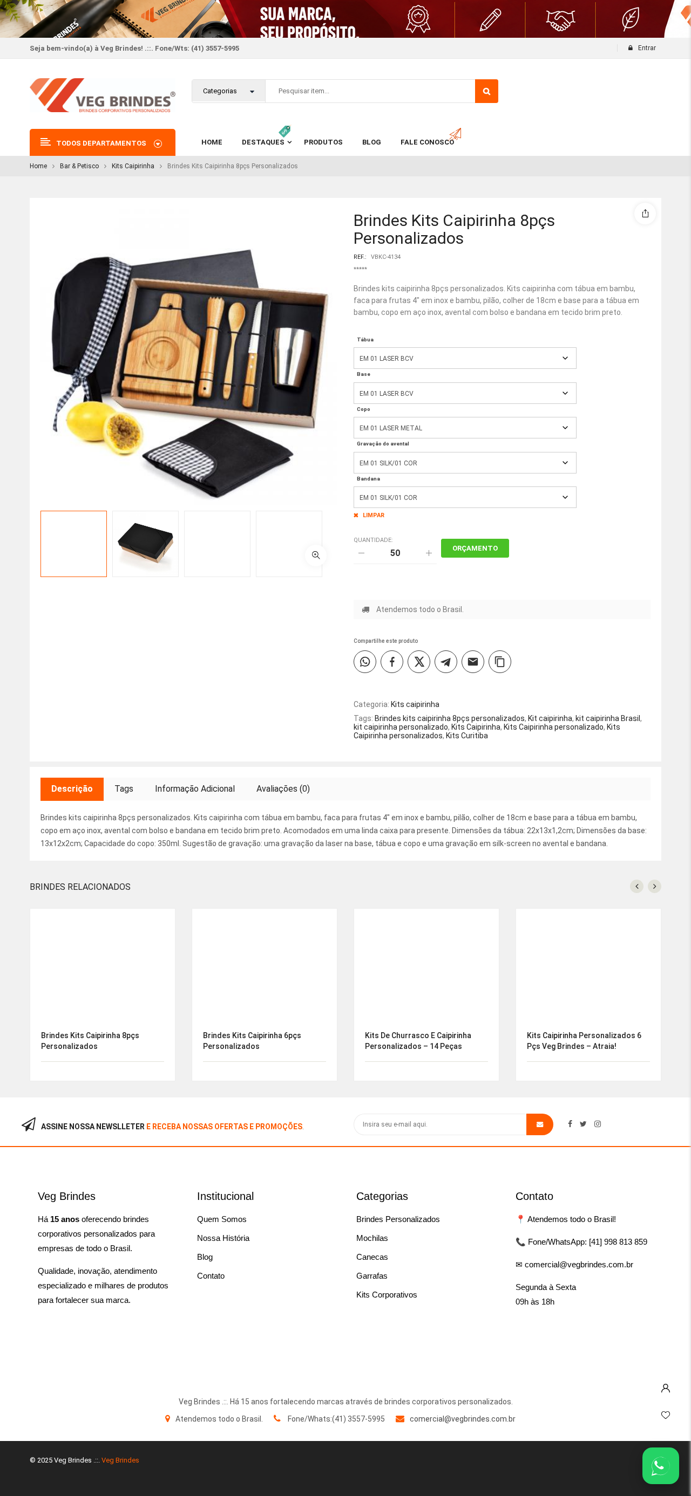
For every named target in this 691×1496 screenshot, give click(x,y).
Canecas (372, 1256)
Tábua (365, 339)
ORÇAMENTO (475, 548)
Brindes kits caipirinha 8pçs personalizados (450, 718)
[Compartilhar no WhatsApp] (365, 661)
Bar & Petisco (79, 166)
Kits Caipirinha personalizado (554, 727)
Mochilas (372, 1238)
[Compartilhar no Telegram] (446, 661)
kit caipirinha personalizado (401, 727)
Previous (348, 527)
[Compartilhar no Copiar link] (500, 661)
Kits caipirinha (133, 166)
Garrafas (372, 1275)
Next (348, 561)
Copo (363, 409)
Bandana (368, 479)
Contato (211, 1275)
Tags (123, 789)
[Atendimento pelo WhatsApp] (660, 1465)
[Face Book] (570, 1124)
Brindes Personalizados (398, 1219)
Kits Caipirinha (475, 727)
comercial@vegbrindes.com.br (463, 1419)
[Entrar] (665, 1385)
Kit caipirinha (550, 718)
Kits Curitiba (467, 735)
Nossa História (223, 1238)
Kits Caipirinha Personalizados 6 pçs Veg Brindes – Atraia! (584, 1041)
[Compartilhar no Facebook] (392, 661)
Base (363, 374)
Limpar (373, 515)
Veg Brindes (120, 1460)
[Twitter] (583, 1124)
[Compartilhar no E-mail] (473, 661)
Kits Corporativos (386, 1294)
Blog (205, 1256)
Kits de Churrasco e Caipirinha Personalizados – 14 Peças (418, 1041)
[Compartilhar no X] (419, 661)
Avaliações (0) (283, 789)
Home (38, 166)
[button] (316, 555)
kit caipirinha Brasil (607, 718)
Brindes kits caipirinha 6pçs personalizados (252, 1041)
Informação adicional (195, 789)
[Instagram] (597, 1124)
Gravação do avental (383, 444)
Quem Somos (222, 1219)
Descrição (72, 789)
